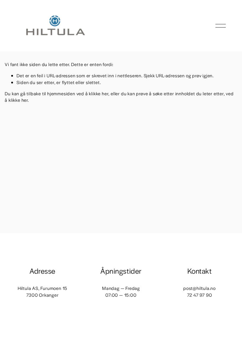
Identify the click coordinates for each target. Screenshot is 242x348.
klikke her (98, 93)
